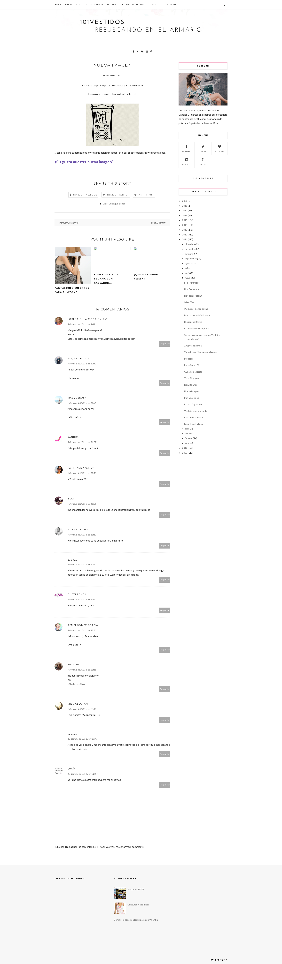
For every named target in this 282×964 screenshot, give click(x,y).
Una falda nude (191, 289)
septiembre (191, 258)
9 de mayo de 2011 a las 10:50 (82, 363)
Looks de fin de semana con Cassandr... (106, 278)
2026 (184, 200)
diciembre (190, 244)
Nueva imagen (191, 391)
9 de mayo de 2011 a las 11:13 (82, 473)
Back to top (218, 960)
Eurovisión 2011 (192, 365)
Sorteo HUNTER (135, 889)
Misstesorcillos (76, 683)
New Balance (190, 384)
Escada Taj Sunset (193, 404)
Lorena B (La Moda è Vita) (87, 319)
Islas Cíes (189, 302)
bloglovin (219, 151)
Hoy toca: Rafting (193, 295)
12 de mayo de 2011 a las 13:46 (83, 738)
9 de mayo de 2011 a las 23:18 (82, 669)
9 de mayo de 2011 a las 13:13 (82, 534)
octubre (189, 253)
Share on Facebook (85, 195)
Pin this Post (146, 195)
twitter (203, 151)
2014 (184, 225)
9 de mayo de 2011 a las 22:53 (82, 630)
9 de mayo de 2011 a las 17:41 (82, 599)
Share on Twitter (117, 195)
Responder (165, 344)
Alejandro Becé (80, 358)
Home (58, 4)
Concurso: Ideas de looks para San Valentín (136, 919)
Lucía (72, 768)
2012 (184, 234)
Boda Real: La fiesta (194, 417)
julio (187, 268)
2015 (184, 220)
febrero (189, 438)
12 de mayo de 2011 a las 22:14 (83, 773)
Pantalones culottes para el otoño (72, 290)
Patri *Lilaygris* (81, 467)
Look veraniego (192, 282)
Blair (72, 498)
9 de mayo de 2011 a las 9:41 (81, 324)
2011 (184, 239)
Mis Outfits (72, 4)
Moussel (188, 358)
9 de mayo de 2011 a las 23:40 (82, 709)
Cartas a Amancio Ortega (100, 4)
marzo (188, 433)
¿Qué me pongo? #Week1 (146, 276)
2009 (184, 452)
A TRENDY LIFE (78, 529)
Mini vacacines (191, 397)
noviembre (190, 249)
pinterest (203, 165)
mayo (187, 277)
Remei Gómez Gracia (83, 625)
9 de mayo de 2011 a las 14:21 (82, 564)
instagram (186, 165)
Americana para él (193, 345)
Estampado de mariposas (197, 328)
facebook (186, 151)
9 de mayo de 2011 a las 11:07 (82, 442)
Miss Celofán (78, 703)
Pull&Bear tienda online (196, 308)
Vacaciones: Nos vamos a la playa (201, 352)
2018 (184, 205)
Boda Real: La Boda (194, 423)
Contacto (170, 4)
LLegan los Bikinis (193, 321)
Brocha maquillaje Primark (197, 315)
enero (188, 443)
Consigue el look (117, 203)
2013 (184, 229)
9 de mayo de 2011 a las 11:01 (82, 402)
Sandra (73, 436)
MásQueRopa (77, 397)
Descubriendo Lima (132, 4)
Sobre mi (154, 4)
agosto (188, 263)
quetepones (77, 594)
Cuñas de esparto (193, 371)
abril (187, 428)
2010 (184, 447)
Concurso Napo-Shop (138, 904)
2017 (184, 210)
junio (187, 273)
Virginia (74, 664)
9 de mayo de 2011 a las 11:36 (82, 503)
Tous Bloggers (191, 378)
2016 (184, 215)
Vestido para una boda (195, 410)
